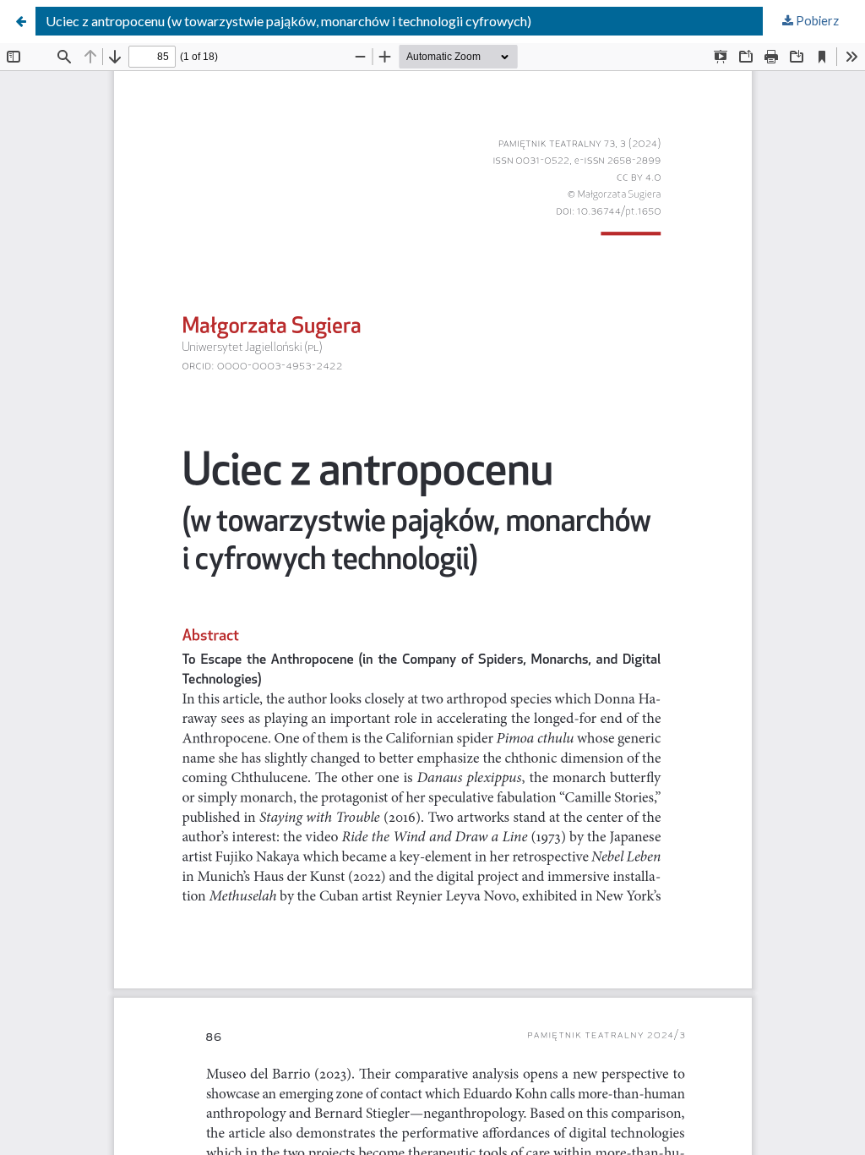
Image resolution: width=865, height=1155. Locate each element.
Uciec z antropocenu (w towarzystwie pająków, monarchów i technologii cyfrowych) (288, 21)
